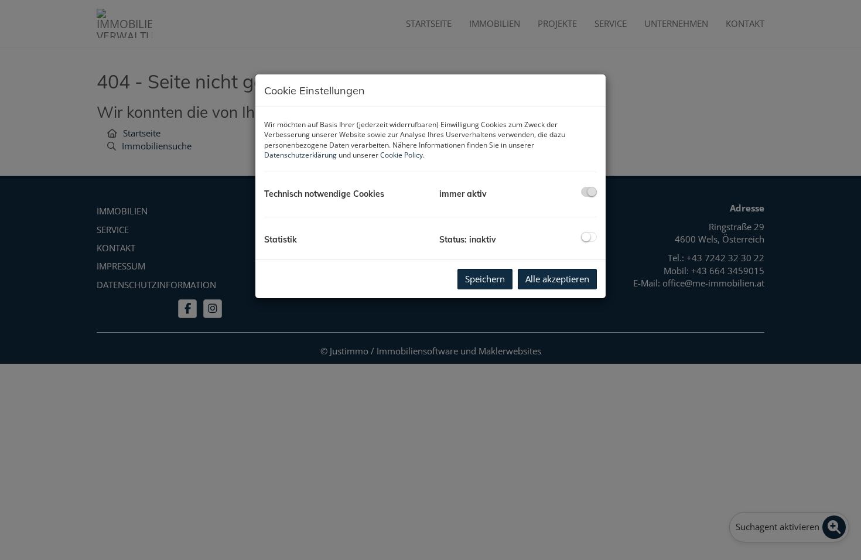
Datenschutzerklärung (300, 155)
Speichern (485, 279)
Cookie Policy (401, 155)
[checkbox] (589, 192)
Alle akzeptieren (557, 279)
